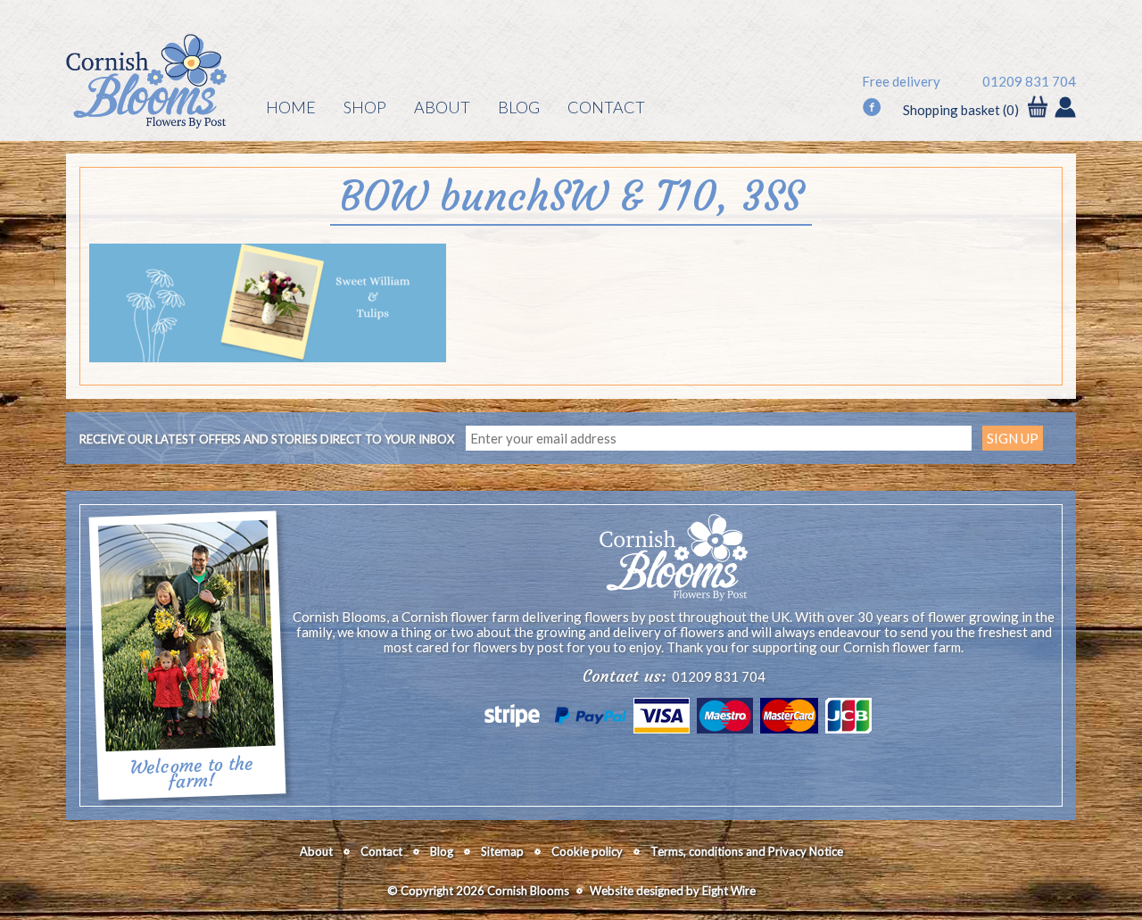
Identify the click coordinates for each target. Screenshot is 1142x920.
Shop (364, 107)
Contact (606, 107)
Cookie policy (587, 851)
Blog (519, 107)
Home (291, 107)
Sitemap (502, 851)
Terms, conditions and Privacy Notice (746, 851)
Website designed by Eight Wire (673, 890)
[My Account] (1065, 108)
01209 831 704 (1029, 81)
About (442, 107)
